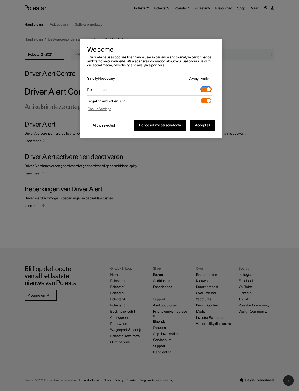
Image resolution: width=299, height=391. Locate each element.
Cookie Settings (99, 109)
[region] (151, 88)
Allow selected (104, 125)
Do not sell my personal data (160, 125)
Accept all (202, 125)
